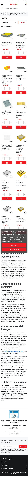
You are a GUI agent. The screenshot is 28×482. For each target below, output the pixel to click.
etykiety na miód (9, 351)
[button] (22, 4)
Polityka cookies (6, 241)
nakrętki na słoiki (18, 351)
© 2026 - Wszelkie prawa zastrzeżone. (14, 473)
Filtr (23, 22)
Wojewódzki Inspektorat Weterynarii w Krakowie (14, 431)
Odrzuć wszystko (14, 249)
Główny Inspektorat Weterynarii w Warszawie (14, 425)
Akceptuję (14, 245)
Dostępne (9, 22)
